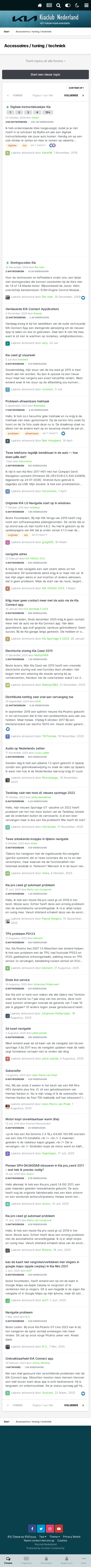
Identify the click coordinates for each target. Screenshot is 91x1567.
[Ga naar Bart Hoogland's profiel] (8, 441)
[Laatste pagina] (83, 95)
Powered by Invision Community (45, 1548)
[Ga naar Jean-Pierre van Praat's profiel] (8, 1107)
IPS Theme (14, 1536)
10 (47, 112)
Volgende (71, 95)
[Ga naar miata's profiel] (8, 873)
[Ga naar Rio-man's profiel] (8, 297)
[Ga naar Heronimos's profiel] (8, 491)
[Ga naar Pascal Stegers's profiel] (8, 921)
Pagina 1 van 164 (43, 95)
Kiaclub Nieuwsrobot (38, 1123)
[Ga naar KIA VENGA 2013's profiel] (8, 588)
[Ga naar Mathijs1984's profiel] (8, 685)
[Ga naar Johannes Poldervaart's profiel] (8, 1016)
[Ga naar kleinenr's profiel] (8, 968)
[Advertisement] (45, 208)
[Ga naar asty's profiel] (8, 343)
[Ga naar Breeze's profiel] (8, 1250)
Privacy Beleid (71, 1536)
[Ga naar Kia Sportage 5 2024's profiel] (8, 639)
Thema (54, 1536)
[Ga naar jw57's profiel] (8, 1301)
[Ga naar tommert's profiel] (8, 390)
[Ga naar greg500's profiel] (8, 542)
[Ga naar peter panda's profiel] (8, 1059)
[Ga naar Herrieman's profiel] (8, 827)
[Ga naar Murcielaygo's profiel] (8, 780)
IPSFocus (30, 1536)
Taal (42, 1536)
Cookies (62, 1540)
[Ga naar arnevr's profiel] (8, 1204)
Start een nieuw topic (45, 74)
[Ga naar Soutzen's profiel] (8, 1393)
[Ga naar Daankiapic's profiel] (8, 1154)
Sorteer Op (76, 88)
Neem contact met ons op (39, 1540)
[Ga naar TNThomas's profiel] (8, 736)
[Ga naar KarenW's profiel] (8, 153)
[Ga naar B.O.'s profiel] (8, 1347)
